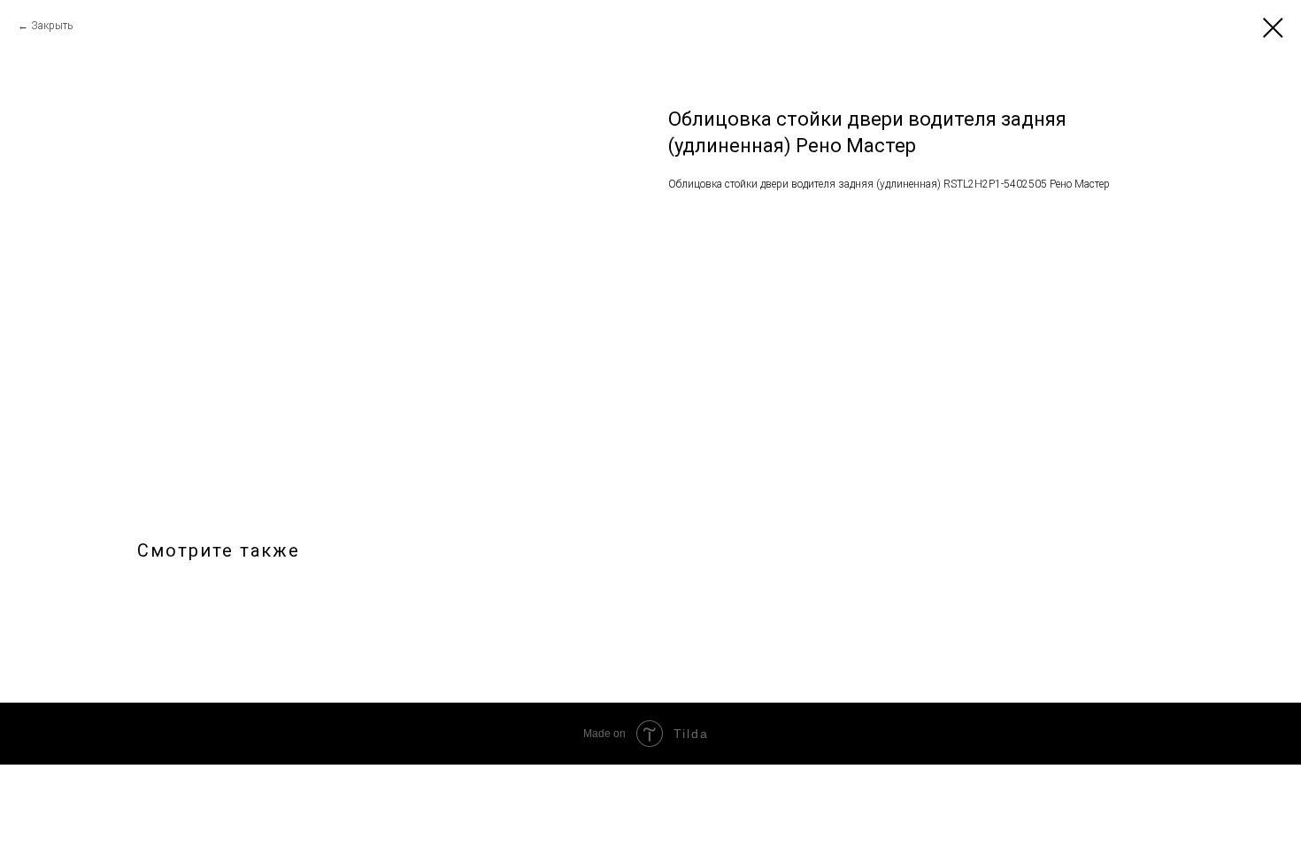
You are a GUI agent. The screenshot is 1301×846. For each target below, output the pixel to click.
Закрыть (52, 25)
